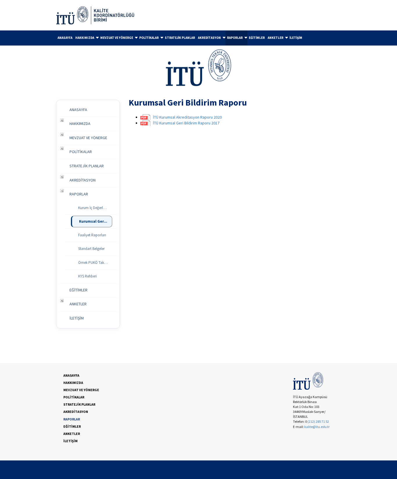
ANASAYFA (65, 38)
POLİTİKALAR (149, 38)
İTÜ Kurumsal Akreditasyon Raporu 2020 (187, 117)
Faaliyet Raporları (92, 235)
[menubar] (198, 38)
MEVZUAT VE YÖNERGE (116, 38)
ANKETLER (275, 38)
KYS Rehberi (87, 276)
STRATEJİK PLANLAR (180, 38)
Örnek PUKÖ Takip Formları (95, 262)
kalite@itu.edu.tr (317, 426)
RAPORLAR (235, 38)
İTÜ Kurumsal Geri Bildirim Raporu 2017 (186, 123)
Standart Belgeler (91, 248)
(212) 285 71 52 (318, 421)
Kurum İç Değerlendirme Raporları (95, 207)
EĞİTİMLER (257, 38)
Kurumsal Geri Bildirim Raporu (95, 221)
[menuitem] (65, 37)
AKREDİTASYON (209, 38)
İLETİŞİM (295, 38)
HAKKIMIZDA (84, 38)
